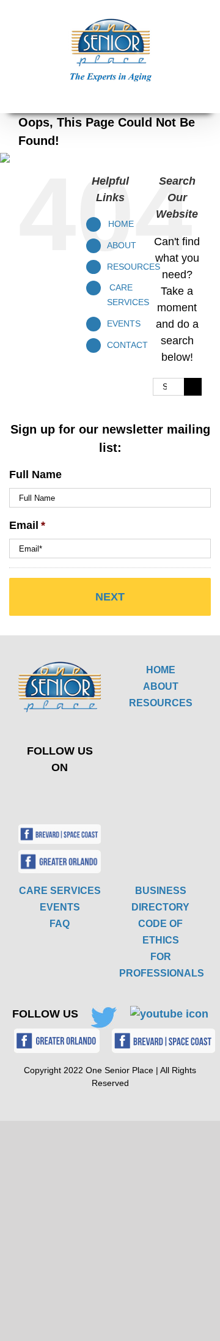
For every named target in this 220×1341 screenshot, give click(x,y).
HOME (160, 670)
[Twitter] (51, 794)
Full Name (35, 474)
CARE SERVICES (60, 890)
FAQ (60, 923)
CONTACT (127, 345)
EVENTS (124, 323)
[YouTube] (79, 794)
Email (27, 525)
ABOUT (160, 686)
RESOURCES (161, 703)
